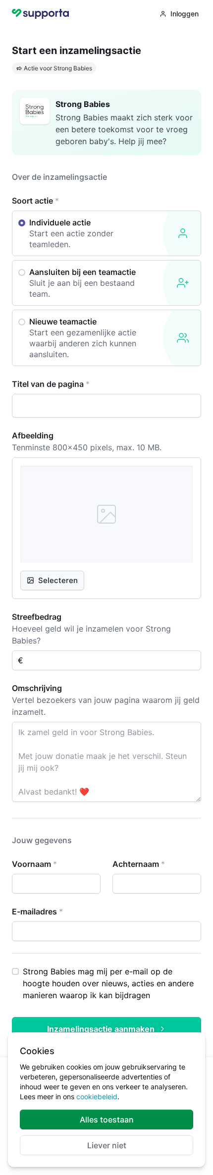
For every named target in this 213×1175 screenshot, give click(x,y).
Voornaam (34, 864)
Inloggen (184, 13)
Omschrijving (37, 688)
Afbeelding (32, 435)
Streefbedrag (36, 617)
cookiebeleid (96, 1096)
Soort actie (35, 201)
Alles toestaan (107, 1119)
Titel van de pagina (51, 384)
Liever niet (106, 1145)
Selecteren (58, 580)
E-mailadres (37, 911)
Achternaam (138, 864)
